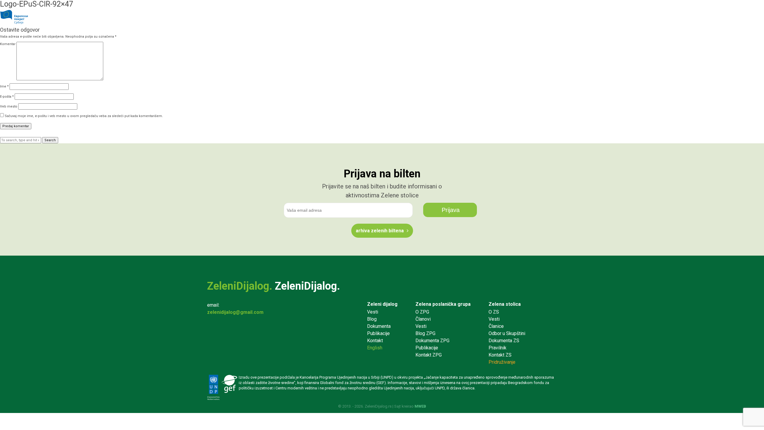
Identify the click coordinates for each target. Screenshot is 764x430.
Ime (4, 86)
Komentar (8, 44)
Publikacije (378, 333)
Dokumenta (379, 326)
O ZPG (422, 312)
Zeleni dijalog (382, 304)
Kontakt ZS (500, 355)
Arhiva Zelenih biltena (380, 231)
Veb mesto (8, 106)
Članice (496, 326)
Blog (372, 319)
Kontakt (375, 340)
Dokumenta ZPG (432, 340)
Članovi (423, 319)
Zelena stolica (505, 304)
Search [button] (50, 140)
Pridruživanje (502, 362)
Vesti (372, 312)
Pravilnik (497, 348)
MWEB (420, 406)
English (374, 348)
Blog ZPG (425, 333)
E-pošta (7, 97)
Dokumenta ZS (504, 340)
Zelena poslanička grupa (443, 304)
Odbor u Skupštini (507, 333)
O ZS (494, 312)
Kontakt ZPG (428, 355)
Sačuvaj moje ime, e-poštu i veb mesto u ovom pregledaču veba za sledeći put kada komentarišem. (84, 116)
